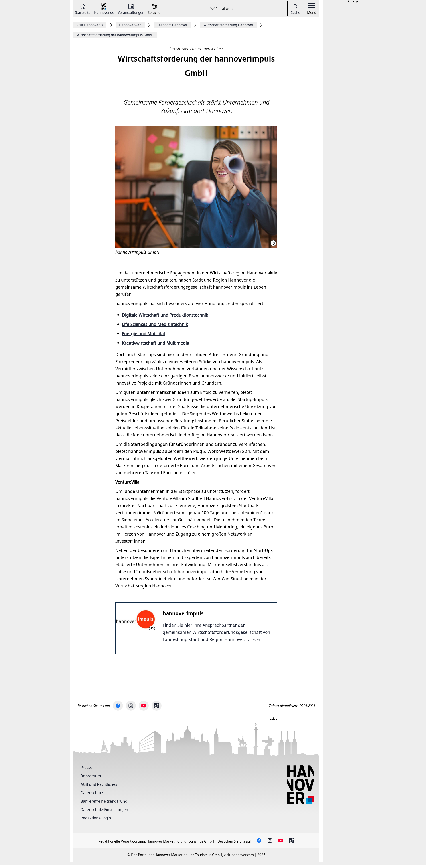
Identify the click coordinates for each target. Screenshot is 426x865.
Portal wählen (226, 8)
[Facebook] (118, 706)
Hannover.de (104, 12)
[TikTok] (157, 706)
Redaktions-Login (96, 818)
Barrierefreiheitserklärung (104, 801)
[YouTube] (144, 706)
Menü (311, 12)
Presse (86, 767)
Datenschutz (92, 793)
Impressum (91, 776)
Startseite (83, 12)
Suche (295, 12)
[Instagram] (131, 706)
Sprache (154, 12)
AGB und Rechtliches (99, 784)
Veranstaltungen (131, 12)
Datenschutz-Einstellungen (104, 809)
